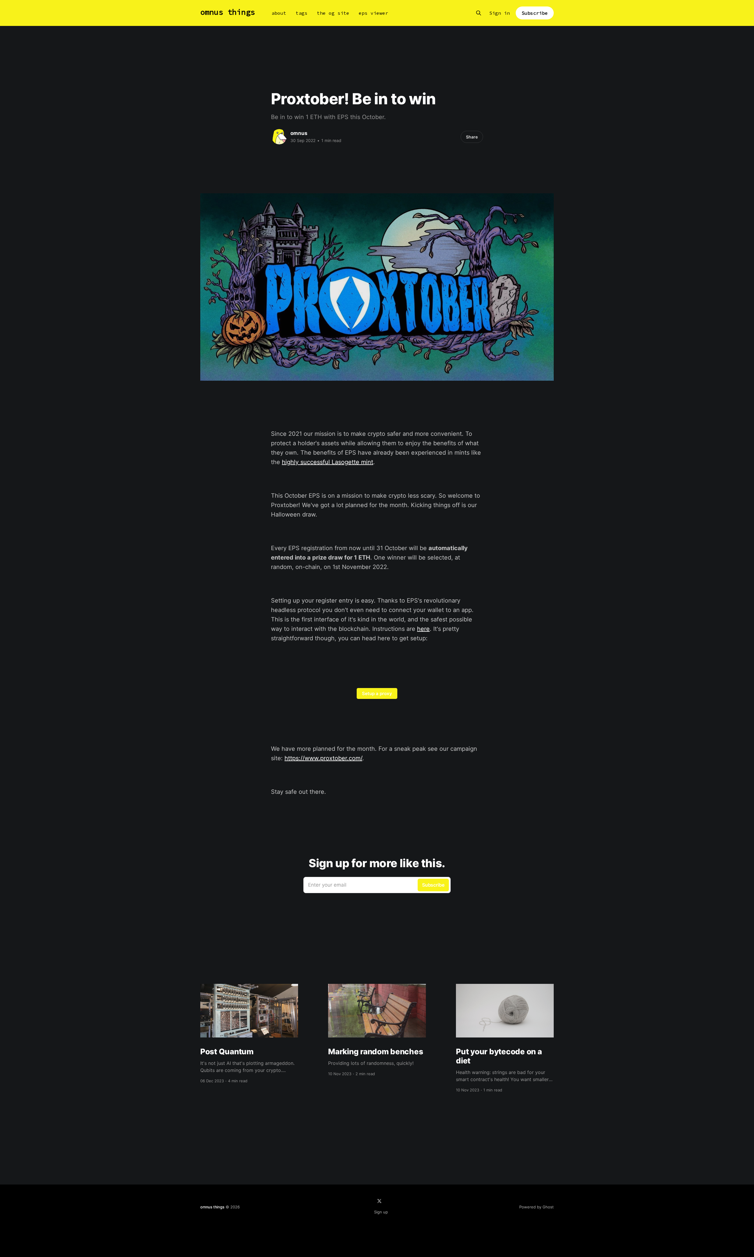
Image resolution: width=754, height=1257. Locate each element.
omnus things (227, 12)
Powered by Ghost (536, 1207)
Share (472, 136)
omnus (298, 133)
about (279, 13)
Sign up (381, 1212)
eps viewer (373, 13)
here (423, 628)
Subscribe (535, 13)
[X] (379, 1201)
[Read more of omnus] (279, 136)
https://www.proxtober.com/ (323, 758)
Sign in (499, 13)
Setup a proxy (377, 693)
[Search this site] (478, 13)
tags (301, 13)
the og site (333, 13)
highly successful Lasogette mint (327, 462)
